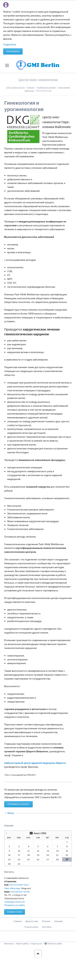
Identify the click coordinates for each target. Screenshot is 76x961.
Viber (6, 888)
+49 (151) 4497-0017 (19, 884)
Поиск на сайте (54, 943)
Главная (17, 921)
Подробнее (9, 44)
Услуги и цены (31, 927)
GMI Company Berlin (15, 87)
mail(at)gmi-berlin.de (14, 901)
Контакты (47, 927)
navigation (7, 65)
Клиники (30, 87)
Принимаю (12, 51)
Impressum (36, 943)
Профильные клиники (46, 87)
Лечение (46, 921)
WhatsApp (15, 888)
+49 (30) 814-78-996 (20, 891)
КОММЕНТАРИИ (14, 912)
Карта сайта (22, 943)
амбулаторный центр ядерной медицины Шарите (35, 762)
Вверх (10, 812)
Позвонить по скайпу (14, 905)
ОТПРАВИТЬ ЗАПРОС (18, 804)
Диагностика (31, 921)
